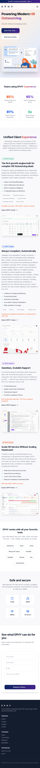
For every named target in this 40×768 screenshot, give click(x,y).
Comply (3, 721)
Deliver (3, 719)
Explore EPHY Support (8, 405)
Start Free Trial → (10, 31)
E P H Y (7, 6)
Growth (3, 727)
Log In (3, 753)
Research (4, 740)
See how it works (10, 37)
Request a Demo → (20, 687)
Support (3, 724)
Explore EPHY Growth (8, 210)
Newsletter (4, 743)
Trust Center (5, 737)
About (3, 735)
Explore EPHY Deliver (8, 487)
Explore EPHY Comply (8, 320)
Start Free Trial (6, 751)
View (28, 1)
